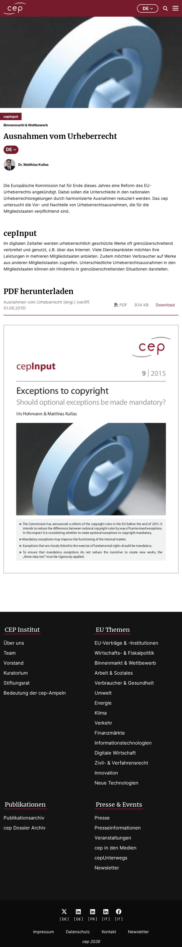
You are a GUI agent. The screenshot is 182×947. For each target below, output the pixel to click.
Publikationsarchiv (24, 818)
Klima (101, 713)
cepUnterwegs (111, 858)
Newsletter (107, 868)
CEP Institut (22, 629)
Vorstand (13, 663)
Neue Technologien (116, 783)
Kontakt (109, 931)
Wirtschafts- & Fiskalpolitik (124, 653)
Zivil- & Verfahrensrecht (121, 763)
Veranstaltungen (113, 838)
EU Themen (113, 629)
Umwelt (103, 693)
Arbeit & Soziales (114, 673)
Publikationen (25, 804)
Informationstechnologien (123, 743)
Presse (102, 818)
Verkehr (103, 723)
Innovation (106, 773)
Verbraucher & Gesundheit (124, 683)
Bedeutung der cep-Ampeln (35, 693)
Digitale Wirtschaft (115, 753)
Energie (103, 703)
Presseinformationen (118, 828)
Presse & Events (119, 804)
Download (165, 305)
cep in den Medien (115, 848)
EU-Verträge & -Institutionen (126, 643)
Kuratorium (16, 673)
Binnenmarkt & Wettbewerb (125, 663)
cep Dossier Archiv (25, 828)
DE (9, 149)
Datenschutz (78, 931)
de (146, 8)
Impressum (43, 931)
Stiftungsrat (17, 683)
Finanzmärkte (110, 733)
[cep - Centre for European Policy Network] (15, 8)
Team (10, 653)
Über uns (14, 643)
